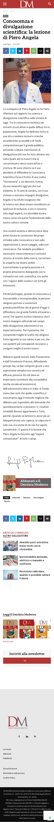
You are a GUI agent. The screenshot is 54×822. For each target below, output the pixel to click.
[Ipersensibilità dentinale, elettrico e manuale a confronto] (10, 560)
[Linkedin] (27, 737)
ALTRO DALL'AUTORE (15, 535)
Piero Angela (39, 498)
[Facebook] (19, 737)
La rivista (7, 749)
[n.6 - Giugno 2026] (43, 629)
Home (5, 11)
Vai (25, 660)
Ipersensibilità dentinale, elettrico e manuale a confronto (34, 560)
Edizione (26, 498)
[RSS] (35, 737)
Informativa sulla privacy (14, 773)
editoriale (16, 498)
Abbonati (7, 753)
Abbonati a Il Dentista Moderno (34, 483)
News (12, 11)
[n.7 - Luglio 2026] (26, 629)
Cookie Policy (9, 777)
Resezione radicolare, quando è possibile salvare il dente (35, 575)
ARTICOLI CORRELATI (15, 532)
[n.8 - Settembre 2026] (9, 483)
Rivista (7, 501)
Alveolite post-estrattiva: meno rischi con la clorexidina (34, 546)
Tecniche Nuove (10, 768)
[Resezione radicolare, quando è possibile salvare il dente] (10, 575)
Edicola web (8, 641)
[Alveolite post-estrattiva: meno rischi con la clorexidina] (10, 546)
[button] (50, 4)
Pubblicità (7, 758)
